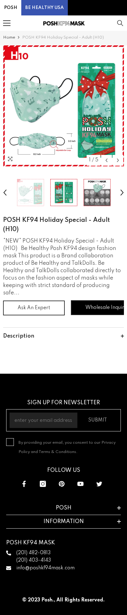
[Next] (118, 160)
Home (9, 37)
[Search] (120, 23)
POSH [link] (10, 8)
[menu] (6, 23)
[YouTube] (80, 484)
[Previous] (106, 160)
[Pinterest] (62, 484)
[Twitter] (99, 484)
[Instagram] (43, 484)
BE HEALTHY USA (44, 8)
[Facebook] (24, 484)
